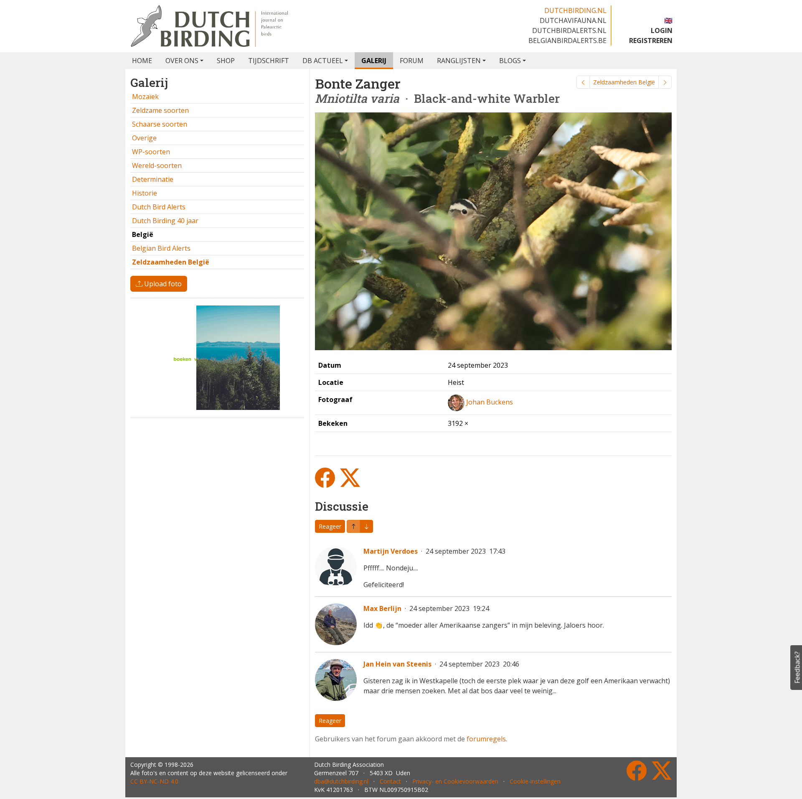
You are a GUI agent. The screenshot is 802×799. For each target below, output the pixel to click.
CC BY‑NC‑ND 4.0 (154, 781)
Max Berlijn (382, 608)
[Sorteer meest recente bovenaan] (366, 526)
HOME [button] (142, 60)
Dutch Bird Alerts (158, 206)
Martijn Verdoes (390, 551)
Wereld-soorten (157, 165)
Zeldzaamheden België (624, 82)
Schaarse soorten (159, 124)
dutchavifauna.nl (573, 20)
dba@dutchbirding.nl (341, 781)
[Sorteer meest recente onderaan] (353, 526)
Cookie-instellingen (535, 781)
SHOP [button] (226, 60)
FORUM (412, 60)
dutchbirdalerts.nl (569, 30)
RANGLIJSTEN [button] (459, 60)
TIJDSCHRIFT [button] (268, 60)
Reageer (330, 526)
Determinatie (152, 179)
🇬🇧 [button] (668, 20)
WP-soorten (151, 151)
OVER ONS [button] (181, 60)
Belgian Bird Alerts (161, 248)
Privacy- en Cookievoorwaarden (455, 781)
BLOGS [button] (510, 60)
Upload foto (162, 283)
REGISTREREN (651, 40)
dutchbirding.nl (575, 10)
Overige (144, 137)
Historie (144, 193)
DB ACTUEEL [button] (322, 60)
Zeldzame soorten (160, 110)
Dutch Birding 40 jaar (165, 220)
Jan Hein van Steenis (397, 664)
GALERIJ (373, 60)
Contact (390, 781)
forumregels (486, 738)
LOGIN (662, 30)
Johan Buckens (489, 402)
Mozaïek (145, 96)
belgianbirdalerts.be (567, 40)
